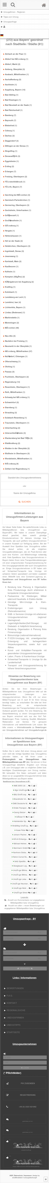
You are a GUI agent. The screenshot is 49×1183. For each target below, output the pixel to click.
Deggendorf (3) (12, 140)
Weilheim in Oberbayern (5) (17, 453)
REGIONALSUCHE (15, 1010)
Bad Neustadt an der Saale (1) (18, 105)
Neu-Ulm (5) (10, 336)
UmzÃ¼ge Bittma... (24, 870)
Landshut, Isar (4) (13, 302)
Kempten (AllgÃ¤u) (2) (15, 276)
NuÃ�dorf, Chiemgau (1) (16, 356)
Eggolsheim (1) (12, 161)
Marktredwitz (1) (12, 317)
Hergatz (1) (10, 230)
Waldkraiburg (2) (12, 443)
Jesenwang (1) (11, 256)
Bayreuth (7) (10, 120)
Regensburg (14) (12, 382)
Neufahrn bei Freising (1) (16, 341)
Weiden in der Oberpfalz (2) (17, 448)
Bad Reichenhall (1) (13, 110)
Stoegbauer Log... (25, 865)
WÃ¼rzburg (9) (12, 463)
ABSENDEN (25, 968)
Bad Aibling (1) (11, 94)
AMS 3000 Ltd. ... (25, 785)
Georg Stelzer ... (24, 812)
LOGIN (26, 1068)
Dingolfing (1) (11, 151)
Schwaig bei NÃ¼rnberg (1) (17, 397)
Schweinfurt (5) (12, 402)
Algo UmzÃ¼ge (25, 790)
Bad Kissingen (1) (13, 100)
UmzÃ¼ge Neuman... (24, 883)
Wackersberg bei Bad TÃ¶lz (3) (19, 438)
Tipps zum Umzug (10, 16)
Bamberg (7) (10, 115)
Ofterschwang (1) (13, 361)
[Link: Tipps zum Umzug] (48, 16)
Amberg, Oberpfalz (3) (15, 69)
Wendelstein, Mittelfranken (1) (18, 458)
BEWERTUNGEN (15, 988)
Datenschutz (18, 1175)
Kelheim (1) (10, 271)
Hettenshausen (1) (13, 235)
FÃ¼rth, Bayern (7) (13, 186)
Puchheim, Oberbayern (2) (17, 376)
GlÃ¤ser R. (25, 816)
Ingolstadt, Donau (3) (14, 251)
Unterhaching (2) (12, 428)
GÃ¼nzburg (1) (12, 225)
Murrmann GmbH (25, 848)
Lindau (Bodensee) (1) (15, 312)
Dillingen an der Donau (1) (16, 146)
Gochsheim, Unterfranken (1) (18, 210)
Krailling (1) (10, 287)
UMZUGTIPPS (13, 1024)
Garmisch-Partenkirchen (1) (17, 200)
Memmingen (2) (12, 322)
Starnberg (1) (11, 407)
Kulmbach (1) (11, 292)
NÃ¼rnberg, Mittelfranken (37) (18, 351)
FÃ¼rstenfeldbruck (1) (15, 181)
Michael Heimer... (25, 843)
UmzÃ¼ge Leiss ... (25, 879)
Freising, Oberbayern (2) (16, 176)
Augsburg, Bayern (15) (15, 89)
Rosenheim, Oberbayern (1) (17, 387)
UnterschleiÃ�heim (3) (15, 433)
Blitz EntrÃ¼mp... (24, 794)
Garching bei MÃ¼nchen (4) (17, 195)
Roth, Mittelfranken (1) (15, 392)
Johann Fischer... (25, 834)
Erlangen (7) (10, 171)
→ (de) (24, 759)
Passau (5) (10, 371)
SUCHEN (26, 502)
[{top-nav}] (46, 1179)
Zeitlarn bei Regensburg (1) (17, 468)
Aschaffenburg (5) (13, 79)
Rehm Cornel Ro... (25, 857)
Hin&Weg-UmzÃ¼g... (25, 825)
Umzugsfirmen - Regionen (14, 11)
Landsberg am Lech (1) (15, 297)
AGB (11, 1175)
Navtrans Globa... (25, 852)
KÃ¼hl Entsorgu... (25, 839)
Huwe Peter (24, 830)
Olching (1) (10, 366)
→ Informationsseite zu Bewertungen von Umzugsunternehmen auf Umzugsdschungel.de (24, 728)
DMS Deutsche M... (24, 803)
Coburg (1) (10, 130)
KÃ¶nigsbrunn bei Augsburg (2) (19, 281)
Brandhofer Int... (24, 799)
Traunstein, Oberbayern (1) (17, 422)
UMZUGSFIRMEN (15, 1017)
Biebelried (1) (11, 125)
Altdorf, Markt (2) (12, 64)
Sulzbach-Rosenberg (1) (16, 417)
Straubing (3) (11, 412)
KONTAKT (11, 1002)
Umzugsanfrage (10, 21)
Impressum (28, 1175)
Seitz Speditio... (25, 861)
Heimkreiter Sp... (24, 821)
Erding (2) (9, 166)
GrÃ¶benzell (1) (12, 215)
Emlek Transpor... (25, 808)
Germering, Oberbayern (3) (17, 205)
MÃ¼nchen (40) (12, 327)
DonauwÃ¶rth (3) (12, 156)
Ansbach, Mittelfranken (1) (17, 74)
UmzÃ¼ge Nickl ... (25, 888)
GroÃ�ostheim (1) (13, 220)
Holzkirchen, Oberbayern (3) (17, 246)
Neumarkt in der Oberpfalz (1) (18, 346)
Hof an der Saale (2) (14, 241)
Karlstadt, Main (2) (13, 261)
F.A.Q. (9, 995)
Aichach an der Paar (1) (15, 54)
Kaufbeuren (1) (11, 266)
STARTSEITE (13, 1032)
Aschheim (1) (11, 84)
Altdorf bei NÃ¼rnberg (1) (16, 59)
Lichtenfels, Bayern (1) (15, 307)
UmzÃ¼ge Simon (24, 892)
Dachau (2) (10, 135)
